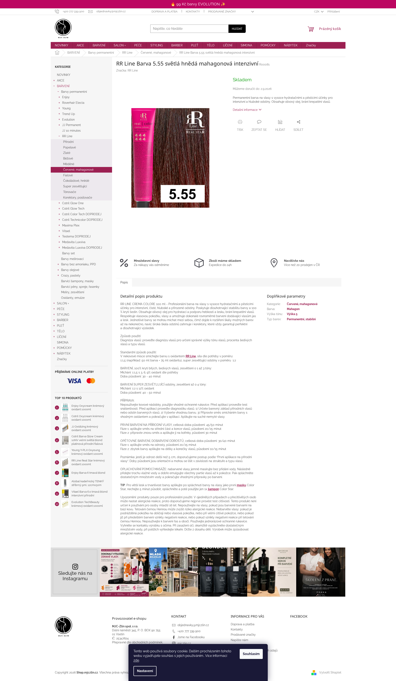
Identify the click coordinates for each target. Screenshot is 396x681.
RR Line (67, 136)
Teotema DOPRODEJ (76, 236)
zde (136, 660)
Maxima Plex (70, 225)
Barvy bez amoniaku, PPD (78, 264)
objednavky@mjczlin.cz (193, 625)
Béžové (68, 158)
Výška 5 (292, 314)
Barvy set (68, 253)
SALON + (63, 303)
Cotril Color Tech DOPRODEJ (81, 214)
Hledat (237, 29)
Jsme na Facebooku (191, 637)
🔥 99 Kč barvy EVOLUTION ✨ (198, 4)
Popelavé (69, 147)
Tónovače (69, 192)
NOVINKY (63, 75)
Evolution (68, 119)
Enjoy (66, 97)
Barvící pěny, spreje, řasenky (80, 286)
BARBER (62, 320)
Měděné (68, 164)
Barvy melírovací (72, 259)
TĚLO (61, 331)
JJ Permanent (71, 125)
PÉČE (61, 309)
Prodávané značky (222, 11)
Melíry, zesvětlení (72, 292)
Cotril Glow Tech (73, 208)
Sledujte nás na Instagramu (75, 575)
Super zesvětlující (75, 186)
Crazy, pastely (70, 275)
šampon (213, 489)
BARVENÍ (63, 86)
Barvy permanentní (74, 91)
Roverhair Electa (73, 102)
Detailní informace (245, 109)
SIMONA (62, 342)
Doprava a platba (165, 11)
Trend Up (68, 114)
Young (66, 108)
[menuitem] (61, 45)
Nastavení (145, 671)
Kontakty (193, 11)
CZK (317, 11)
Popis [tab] (124, 282)
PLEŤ (60, 325)
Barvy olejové (70, 270)
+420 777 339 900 (189, 631)
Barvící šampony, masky (77, 281)
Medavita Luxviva (73, 242)
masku (241, 485)
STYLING (63, 314)
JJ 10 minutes (71, 130)
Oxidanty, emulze (73, 297)
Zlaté (66, 152)
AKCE (60, 80)
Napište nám (239, 640)
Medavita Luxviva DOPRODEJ (82, 247)
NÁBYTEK (63, 353)
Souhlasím (251, 654)
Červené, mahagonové (78, 169)
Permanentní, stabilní (301, 319)
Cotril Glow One (73, 203)
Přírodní (68, 141)
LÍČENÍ (61, 337)
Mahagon (293, 309)
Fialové (68, 175)
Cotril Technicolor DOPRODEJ (82, 219)
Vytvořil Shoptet (330, 672)
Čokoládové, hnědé (76, 180)
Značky (62, 359)
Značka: (127, 70)
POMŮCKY (64, 348)
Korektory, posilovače (77, 197)
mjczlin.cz (184, 643)
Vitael (66, 231)
